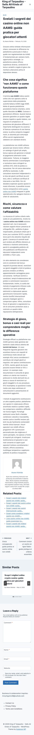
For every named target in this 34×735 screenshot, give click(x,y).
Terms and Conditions (13, 709)
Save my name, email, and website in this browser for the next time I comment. (18, 675)
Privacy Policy (10, 706)
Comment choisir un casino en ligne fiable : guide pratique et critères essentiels (25, 546)
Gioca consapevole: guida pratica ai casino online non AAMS (8, 545)
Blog (4, 15)
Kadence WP (21, 729)
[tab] (13, 596)
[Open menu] (30, 4)
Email (6, 659)
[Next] (28, 583)
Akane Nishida (9, 41)
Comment (8, 623)
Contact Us (9, 703)
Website (7, 668)
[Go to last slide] (5, 583)
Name (7, 650)
